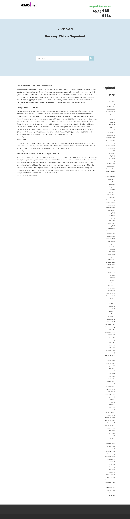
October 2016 (111, 114)
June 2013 (112, 215)
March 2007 (111, 410)
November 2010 (110, 296)
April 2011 (112, 283)
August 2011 (111, 272)
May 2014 (112, 187)
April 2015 (112, 158)
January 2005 (111, 477)
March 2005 (111, 472)
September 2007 (110, 394)
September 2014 (110, 176)
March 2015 (111, 161)
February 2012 (111, 257)
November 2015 (110, 140)
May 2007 (112, 404)
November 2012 (110, 233)
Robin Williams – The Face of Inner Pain (34, 86)
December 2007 (110, 386)
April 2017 (112, 101)
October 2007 (111, 391)
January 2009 (111, 353)
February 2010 (110, 319)
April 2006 (112, 438)
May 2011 (112, 280)
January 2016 (111, 135)
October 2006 (111, 423)
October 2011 (111, 267)
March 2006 (111, 441)
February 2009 (110, 350)
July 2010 (112, 306)
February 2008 (110, 381)
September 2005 (110, 456)
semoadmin (28, 137)
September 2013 (110, 207)
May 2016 (112, 124)
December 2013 (110, 200)
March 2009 (111, 347)
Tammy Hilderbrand (31, 175)
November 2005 (110, 451)
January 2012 (111, 259)
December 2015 (110, 137)
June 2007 (112, 402)
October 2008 (111, 360)
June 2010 (112, 309)
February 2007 (110, 412)
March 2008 (111, 378)
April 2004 (112, 498)
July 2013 (112, 213)
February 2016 (110, 132)
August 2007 (111, 397)
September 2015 (110, 145)
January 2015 (111, 166)
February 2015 (111, 163)
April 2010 (112, 314)
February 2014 (111, 194)
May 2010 (112, 311)
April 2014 (112, 189)
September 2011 (110, 270)
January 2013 (111, 228)
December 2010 (110, 293)
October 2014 (111, 174)
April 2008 (112, 376)
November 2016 (110, 111)
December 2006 (110, 417)
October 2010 (111, 298)
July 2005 (112, 461)
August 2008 (111, 366)
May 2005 (112, 467)
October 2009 (111, 329)
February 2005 (110, 474)
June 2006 (112, 433)
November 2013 (110, 202)
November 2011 (110, 264)
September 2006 (110, 425)
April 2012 (112, 251)
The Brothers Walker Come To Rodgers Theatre (38, 153)
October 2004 (111, 485)
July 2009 (112, 337)
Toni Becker (28, 105)
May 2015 (112, 156)
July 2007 (112, 399)
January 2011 (111, 290)
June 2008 (112, 371)
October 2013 (111, 205)
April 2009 (112, 345)
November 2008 (110, 358)
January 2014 (111, 197)
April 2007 (112, 407)
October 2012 (111, 236)
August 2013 (111, 210)
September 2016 (110, 117)
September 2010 (110, 301)
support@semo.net (100, 6)
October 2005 (111, 454)
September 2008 (110, 363)
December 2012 (110, 231)
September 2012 (110, 238)
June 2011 (112, 277)
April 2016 (112, 127)
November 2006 (110, 420)
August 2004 (111, 490)
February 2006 (110, 443)
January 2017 (111, 109)
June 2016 (112, 122)
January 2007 (111, 415)
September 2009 (110, 332)
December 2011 (110, 262)
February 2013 (111, 226)
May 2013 (112, 218)
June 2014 (112, 184)
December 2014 (110, 169)
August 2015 (111, 148)
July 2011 (112, 275)
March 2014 (111, 192)
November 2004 (110, 482)
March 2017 (111, 104)
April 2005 (112, 469)
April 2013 (112, 220)
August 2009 (111, 334)
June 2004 (112, 495)
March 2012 (111, 254)
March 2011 (111, 285)
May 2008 (112, 373)
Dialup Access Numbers (27, 107)
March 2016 (111, 130)
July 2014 (112, 181)
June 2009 (112, 340)
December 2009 (110, 324)
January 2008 (111, 384)
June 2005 (112, 464)
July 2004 (112, 493)
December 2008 (110, 355)
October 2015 (111, 143)
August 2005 (111, 459)
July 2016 (112, 119)
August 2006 (111, 428)
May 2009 (112, 342)
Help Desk (21, 139)
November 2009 (110, 327)
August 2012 (111, 241)
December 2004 (110, 480)
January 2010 (111, 321)
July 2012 (112, 244)
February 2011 (111, 288)
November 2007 (110, 389)
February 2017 (111, 106)
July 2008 (112, 368)
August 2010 (111, 303)
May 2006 (112, 436)
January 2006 (111, 446)
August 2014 (111, 179)
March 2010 (111, 316)
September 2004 (110, 487)
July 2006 (112, 430)
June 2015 (112, 153)
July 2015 (112, 150)
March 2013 (111, 223)
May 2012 (112, 249)
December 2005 (110, 449)
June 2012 (112, 246)
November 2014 (110, 171)
